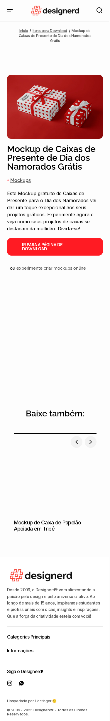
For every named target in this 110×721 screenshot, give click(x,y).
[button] (10, 10)
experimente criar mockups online (51, 268)
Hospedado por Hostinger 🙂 (32, 701)
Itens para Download (50, 30)
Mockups (20, 180)
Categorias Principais (28, 637)
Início (23, 30)
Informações (20, 651)
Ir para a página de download (42, 246)
